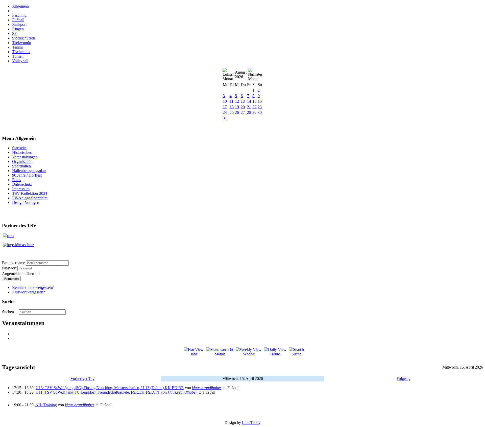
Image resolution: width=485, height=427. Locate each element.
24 (225, 112)
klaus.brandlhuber (206, 388)
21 (249, 107)
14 (249, 101)
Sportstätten (21, 166)
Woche (248, 354)
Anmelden (11, 279)
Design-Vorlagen (25, 202)
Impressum (21, 189)
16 (260, 101)
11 (231, 101)
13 (243, 101)
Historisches (22, 152)
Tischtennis (21, 52)
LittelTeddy (251, 422)
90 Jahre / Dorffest (27, 175)
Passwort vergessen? (28, 292)
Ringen (18, 29)
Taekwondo (21, 42)
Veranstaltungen (25, 157)
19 (237, 107)
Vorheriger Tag (82, 378)
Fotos (16, 180)
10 (225, 101)
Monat (219, 354)
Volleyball (20, 61)
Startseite (19, 148)
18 (232, 107)
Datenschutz (22, 184)
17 (225, 107)
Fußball (18, 20)
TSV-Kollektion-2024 (29, 193)
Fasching (19, 15)
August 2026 (241, 74)
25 (232, 112)
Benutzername (13, 263)
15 (254, 101)
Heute (275, 354)
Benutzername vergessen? (33, 287)
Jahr (193, 354)
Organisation (22, 161)
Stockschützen (23, 38)
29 (254, 112)
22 (254, 107)
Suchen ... (10, 312)
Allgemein (20, 6)
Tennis (17, 47)
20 (243, 107)
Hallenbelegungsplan (29, 170)
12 (237, 101)
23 (260, 107)
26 (237, 112)
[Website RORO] (8, 235)
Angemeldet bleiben (18, 273)
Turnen (17, 56)
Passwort (9, 268)
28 (249, 112)
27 (243, 112)
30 (260, 112)
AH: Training (46, 405)
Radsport (19, 24)
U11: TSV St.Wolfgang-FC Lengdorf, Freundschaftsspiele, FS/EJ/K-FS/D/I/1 (98, 392)
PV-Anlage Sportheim (29, 198)
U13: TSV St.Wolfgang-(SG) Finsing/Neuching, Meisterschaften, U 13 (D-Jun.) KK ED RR (110, 388)
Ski (14, 33)
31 (225, 118)
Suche (296, 354)
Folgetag (403, 378)
